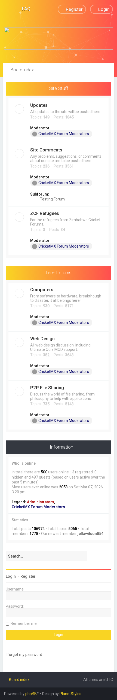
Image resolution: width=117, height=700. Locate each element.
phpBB (31, 694)
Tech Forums (58, 272)
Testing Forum (52, 199)
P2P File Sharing (47, 387)
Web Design (42, 338)
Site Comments (46, 150)
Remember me (24, 623)
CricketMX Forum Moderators (63, 134)
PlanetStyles (70, 694)
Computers (41, 289)
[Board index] (58, 38)
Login (11, 576)
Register (28, 576)
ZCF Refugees (44, 213)
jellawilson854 (90, 533)
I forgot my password (24, 654)
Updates (39, 105)
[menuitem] (24, 9)
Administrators (40, 502)
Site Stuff (58, 88)
